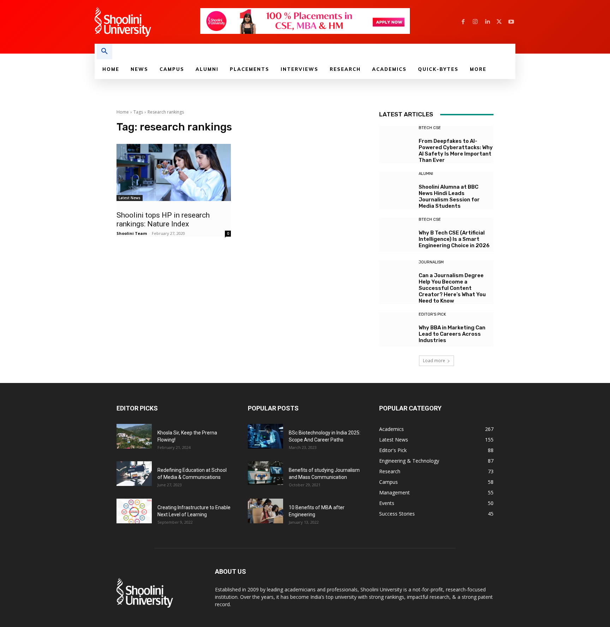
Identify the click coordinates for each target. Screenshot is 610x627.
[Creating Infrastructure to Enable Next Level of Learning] (134, 511)
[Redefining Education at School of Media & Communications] (134, 473)
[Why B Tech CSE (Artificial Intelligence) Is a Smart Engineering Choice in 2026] (396, 235)
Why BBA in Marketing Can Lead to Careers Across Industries (452, 333)
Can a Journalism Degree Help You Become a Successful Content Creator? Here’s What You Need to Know (452, 288)
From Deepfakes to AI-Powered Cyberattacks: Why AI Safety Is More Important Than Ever (456, 150)
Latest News (129, 197)
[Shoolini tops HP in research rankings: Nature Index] (173, 172)
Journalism (431, 262)
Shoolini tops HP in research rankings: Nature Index (163, 219)
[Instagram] (475, 22)
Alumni (426, 174)
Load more (434, 361)
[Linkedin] (487, 22)
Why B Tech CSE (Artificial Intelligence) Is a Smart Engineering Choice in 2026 (454, 239)
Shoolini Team (131, 233)
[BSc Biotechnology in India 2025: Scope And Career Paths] (265, 436)
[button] (104, 51)
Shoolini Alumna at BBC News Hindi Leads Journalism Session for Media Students (449, 196)
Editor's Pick (432, 314)
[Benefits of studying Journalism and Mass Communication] (265, 473)
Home (122, 112)
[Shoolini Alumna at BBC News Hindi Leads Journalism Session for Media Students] (396, 189)
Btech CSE (430, 128)
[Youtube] (511, 22)
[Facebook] (463, 22)
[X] (499, 22)
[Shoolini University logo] (147, 22)
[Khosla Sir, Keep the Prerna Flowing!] (134, 436)
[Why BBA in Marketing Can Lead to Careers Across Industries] (396, 329)
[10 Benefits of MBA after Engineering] (265, 511)
